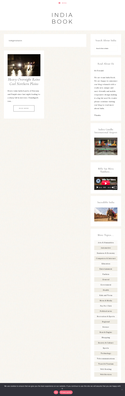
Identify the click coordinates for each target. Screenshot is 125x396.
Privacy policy (66, 392)
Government (105, 285)
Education (106, 264)
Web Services (106, 374)
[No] (122, 389)
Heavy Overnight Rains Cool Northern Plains (24, 81)
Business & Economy (106, 253)
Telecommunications (106, 358)
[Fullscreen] (115, 187)
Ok (56, 392)
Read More (24, 108)
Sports (106, 348)
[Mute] (113, 187)
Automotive (106, 248)
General (105, 279)
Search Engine (106, 332)
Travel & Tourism (106, 364)
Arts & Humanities (106, 242)
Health (106, 290)
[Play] (97, 187)
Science (106, 327)
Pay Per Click (106, 306)
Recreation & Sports (106, 316)
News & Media (106, 300)
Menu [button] (64, 3)
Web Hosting (106, 369)
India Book (63, 18)
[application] (105, 183)
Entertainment (105, 269)
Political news (106, 311)
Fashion (105, 274)
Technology (106, 353)
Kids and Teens (105, 295)
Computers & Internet (106, 258)
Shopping (106, 337)
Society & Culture (106, 343)
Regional (106, 322)
